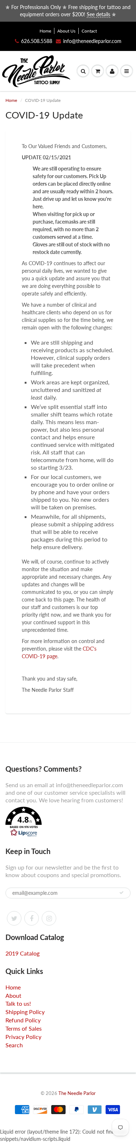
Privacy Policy (23, 1036)
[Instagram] (49, 918)
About (13, 995)
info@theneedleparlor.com (92, 41)
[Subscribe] (121, 892)
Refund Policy (23, 1020)
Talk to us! (18, 1003)
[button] (68, 822)
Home (45, 31)
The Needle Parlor (77, 1093)
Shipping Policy (25, 1011)
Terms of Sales (23, 1028)
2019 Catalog (22, 953)
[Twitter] (14, 918)
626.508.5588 (36, 41)
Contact (89, 31)
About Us (66, 31)
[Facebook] (31, 918)
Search (14, 1044)
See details (98, 14)
